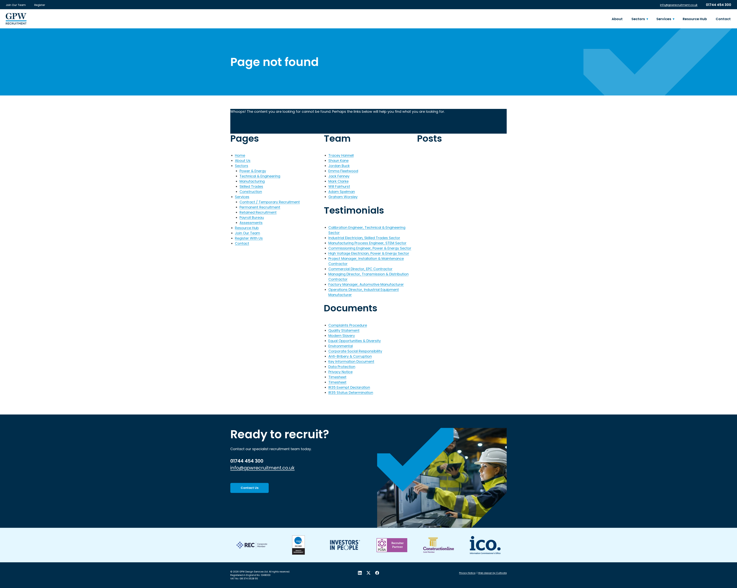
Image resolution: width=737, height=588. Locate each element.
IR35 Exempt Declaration (349, 387)
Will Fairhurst (339, 186)
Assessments (251, 222)
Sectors (638, 18)
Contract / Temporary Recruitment (270, 202)
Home (240, 155)
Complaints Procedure (347, 325)
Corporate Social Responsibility (355, 351)
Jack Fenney (338, 176)
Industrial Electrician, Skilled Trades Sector (364, 237)
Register (39, 5)
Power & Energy (253, 171)
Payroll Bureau (252, 217)
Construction (251, 191)
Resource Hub (695, 18)
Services (663, 18)
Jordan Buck (339, 165)
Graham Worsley (343, 196)
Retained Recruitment (258, 212)
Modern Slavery (341, 335)
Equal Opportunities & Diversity (354, 340)
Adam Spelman (341, 191)
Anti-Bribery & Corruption (350, 356)
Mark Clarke (338, 181)
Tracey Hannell (341, 155)
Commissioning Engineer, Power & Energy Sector (369, 248)
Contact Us (250, 488)
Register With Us (249, 238)
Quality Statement (343, 330)
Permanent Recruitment (260, 207)
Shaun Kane (338, 160)
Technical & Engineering (260, 176)
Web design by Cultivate (492, 573)
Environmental (340, 346)
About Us (242, 160)
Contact (723, 18)
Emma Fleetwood (343, 171)
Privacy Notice (340, 371)
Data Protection (341, 366)
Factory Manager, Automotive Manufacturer (366, 284)
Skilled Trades (251, 186)
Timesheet (337, 377)
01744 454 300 (718, 4)
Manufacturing (252, 181)
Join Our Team (16, 5)
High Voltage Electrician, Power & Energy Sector (368, 253)
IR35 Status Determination (350, 392)
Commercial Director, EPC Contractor (360, 268)
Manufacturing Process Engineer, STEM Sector (367, 243)
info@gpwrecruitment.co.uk (678, 5)
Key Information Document (351, 361)
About (617, 18)
